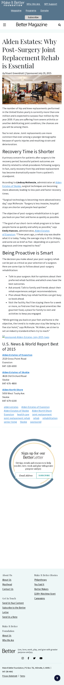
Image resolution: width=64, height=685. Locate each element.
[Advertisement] (32, 537)
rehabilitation (49, 418)
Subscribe (44, 475)
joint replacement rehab (17, 418)
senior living (10, 421)
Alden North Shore (42, 410)
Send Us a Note (9, 616)
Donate (45, 10)
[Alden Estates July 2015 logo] (25, 337)
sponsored (35, 421)
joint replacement (42, 414)
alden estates (11, 406)
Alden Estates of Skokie (16, 410)
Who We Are (8, 640)
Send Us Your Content (13, 603)
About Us (6, 579)
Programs (31, 10)
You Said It (39, 584)
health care (23, 414)
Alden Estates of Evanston (17, 354)
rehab (36, 418)
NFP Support (50, 4)
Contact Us (7, 589)
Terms (22, 676)
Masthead (7, 584)
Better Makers (41, 589)
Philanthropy (40, 579)
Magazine (16, 10)
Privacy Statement (9, 676)
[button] (4, 25)
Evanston (9, 414)
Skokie (23, 421)
